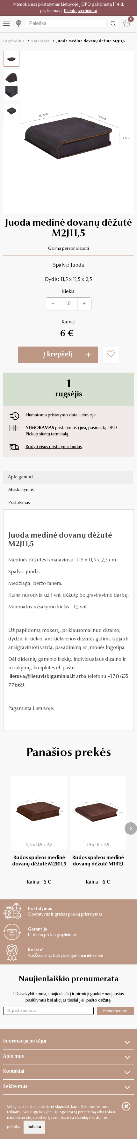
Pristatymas (19, 503)
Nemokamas (25, 5)
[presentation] (131, 828)
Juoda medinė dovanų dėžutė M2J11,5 (90, 41)
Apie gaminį (20, 477)
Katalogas (40, 41)
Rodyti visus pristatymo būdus (53, 447)
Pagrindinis (14, 41)
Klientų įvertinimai (80, 11)
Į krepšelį (58, 354)
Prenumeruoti (115, 1011)
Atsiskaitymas (21, 490)
